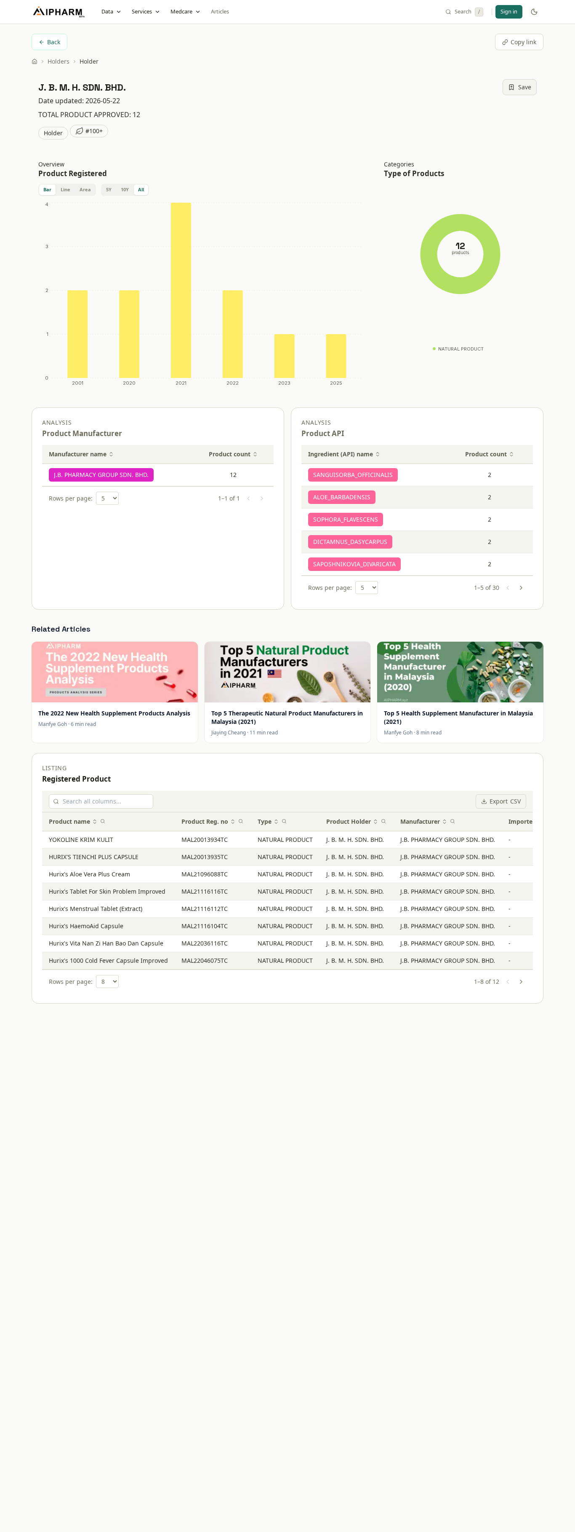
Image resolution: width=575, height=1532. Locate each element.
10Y (125, 189)
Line (65, 189)
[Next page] (262, 498)
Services (142, 11)
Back (53, 42)
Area (85, 189)
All (141, 189)
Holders (58, 61)
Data (107, 11)
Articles (220, 11)
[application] (201, 296)
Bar (47, 189)
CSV (505, 801)
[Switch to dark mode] (534, 12)
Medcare (181, 11)
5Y (109, 189)
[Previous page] (248, 498)
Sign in (508, 11)
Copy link (523, 42)
